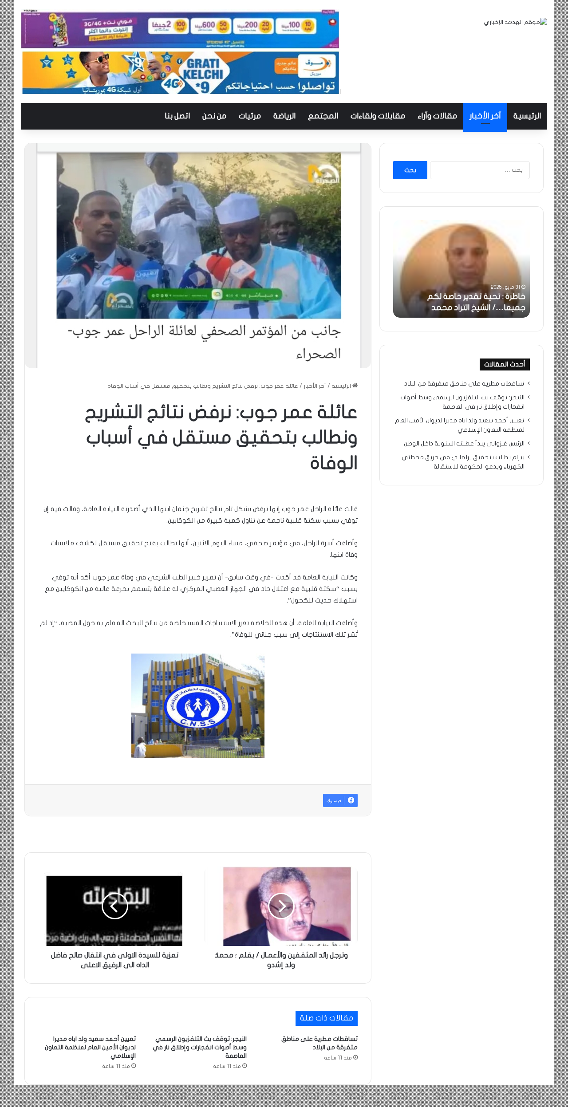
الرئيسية (527, 116)
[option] (461, 269)
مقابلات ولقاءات (378, 116)
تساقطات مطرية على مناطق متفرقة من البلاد (464, 384)
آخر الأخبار (485, 116)
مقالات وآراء (437, 116)
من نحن (214, 116)
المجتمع (323, 116)
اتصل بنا (177, 116)
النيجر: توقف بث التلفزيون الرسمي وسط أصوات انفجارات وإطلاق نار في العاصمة (200, 1047)
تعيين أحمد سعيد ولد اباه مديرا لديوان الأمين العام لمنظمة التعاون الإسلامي (90, 1047)
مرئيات (250, 116)
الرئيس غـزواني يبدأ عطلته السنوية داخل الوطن (464, 444)
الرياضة (284, 116)
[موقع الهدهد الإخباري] (515, 22)
